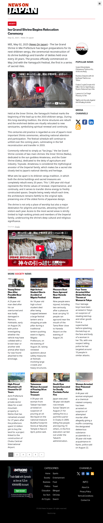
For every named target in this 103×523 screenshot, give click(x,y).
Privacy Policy (85, 491)
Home (47, 473)
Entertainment (59, 477)
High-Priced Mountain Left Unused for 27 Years (15, 388)
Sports (55, 473)
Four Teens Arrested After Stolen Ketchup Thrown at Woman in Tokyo (84, 295)
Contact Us (85, 500)
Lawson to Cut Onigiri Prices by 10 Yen (83, 94)
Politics (47, 486)
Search (56, 499)
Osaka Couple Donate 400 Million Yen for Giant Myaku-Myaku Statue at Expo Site (85, 87)
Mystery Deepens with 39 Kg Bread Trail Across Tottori (85, 78)
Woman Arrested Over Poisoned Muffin (84, 387)
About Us (85, 487)
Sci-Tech (46, 495)
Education (46, 490)
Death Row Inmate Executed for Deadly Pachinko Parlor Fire (61, 389)
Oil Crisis (56, 495)
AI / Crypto (46, 499)
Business (46, 482)
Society (47, 477)
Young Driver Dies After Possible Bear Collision (14, 293)
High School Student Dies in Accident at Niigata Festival (38, 293)
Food (55, 482)
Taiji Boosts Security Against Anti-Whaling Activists (85, 101)
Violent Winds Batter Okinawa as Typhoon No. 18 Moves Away (84, 69)
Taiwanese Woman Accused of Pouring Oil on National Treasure (38, 389)
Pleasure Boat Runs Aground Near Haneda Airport (60, 293)
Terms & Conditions (85, 496)
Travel (55, 486)
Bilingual (56, 490)
